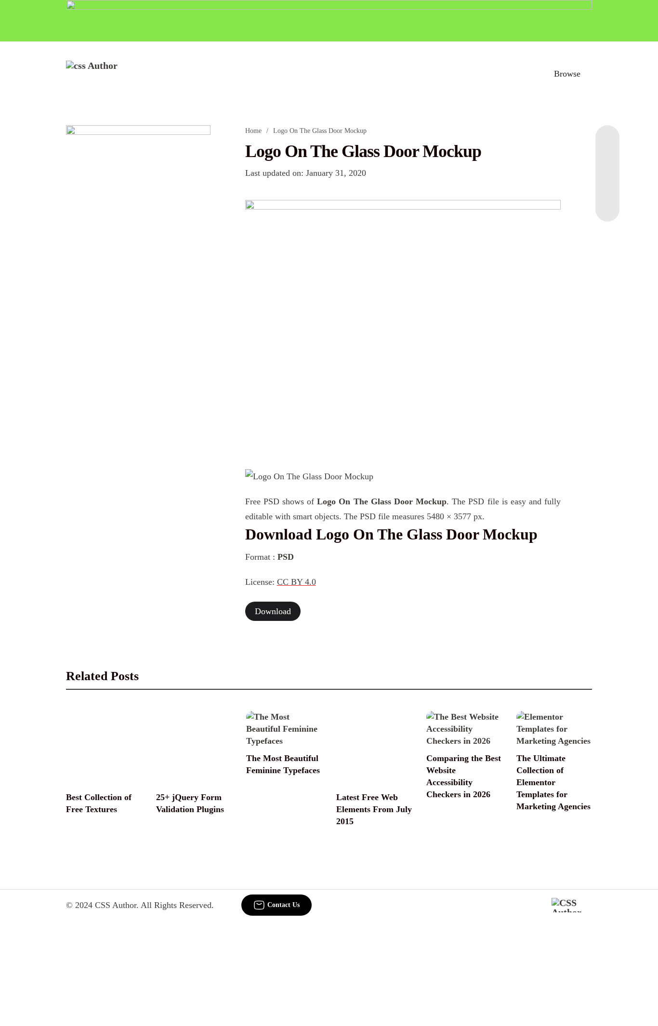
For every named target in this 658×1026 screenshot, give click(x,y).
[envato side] (138, 269)
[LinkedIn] (607, 164)
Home (253, 130)
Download (273, 611)
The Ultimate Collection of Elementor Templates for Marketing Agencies (553, 782)
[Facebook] (607, 144)
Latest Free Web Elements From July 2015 (374, 809)
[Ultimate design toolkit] (403, 324)
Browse (567, 74)
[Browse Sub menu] (588, 73)
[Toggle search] (525, 73)
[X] (607, 202)
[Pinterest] (607, 183)
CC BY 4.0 (296, 582)
